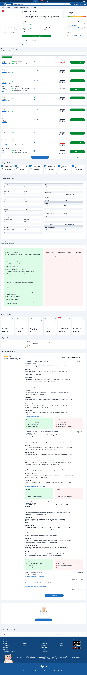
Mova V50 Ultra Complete (31, 7)
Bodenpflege (15, 7)
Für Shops (42, 641)
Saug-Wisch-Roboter (29, 14)
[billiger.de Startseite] (8, 4)
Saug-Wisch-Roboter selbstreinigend (52, 634)
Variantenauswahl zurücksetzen (30, 44)
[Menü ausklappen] (11, 7)
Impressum (41, 670)
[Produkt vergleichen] (63, 14)
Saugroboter (22, 7)
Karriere (25, 643)
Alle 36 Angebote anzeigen (36, 36)
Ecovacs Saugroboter (39, 634)
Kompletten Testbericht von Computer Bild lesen (35, 486)
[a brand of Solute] (82, 1)
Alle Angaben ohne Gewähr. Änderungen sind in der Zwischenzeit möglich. (66, 656)
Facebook (60, 643)
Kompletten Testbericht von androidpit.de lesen (35, 576)
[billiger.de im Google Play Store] (78, 645)
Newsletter (60, 645)
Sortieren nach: (63, 357)
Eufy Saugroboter (20, 634)
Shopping (35, 1)
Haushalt (8, 7)
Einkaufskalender (6, 649)
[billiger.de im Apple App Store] (78, 642)
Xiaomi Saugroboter (29, 634)
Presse (24, 645)
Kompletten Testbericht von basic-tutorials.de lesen (35, 586)
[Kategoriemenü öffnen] (2, 4)
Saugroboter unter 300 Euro (77, 634)
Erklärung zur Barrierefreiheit (58, 670)
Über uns (25, 641)
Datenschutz (25, 670)
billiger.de (3, 7)
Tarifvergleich (46, 1)
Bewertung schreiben (43, 619)
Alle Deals (5, 641)
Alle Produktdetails (25, 18)
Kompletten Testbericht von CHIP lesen (33, 416)
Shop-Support (43, 645)
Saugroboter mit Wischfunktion (8, 634)
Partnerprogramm (43, 647)
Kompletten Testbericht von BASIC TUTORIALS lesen (36, 557)
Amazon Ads (42, 649)
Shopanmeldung (43, 643)
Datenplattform (6, 645)
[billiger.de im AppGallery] (78, 648)
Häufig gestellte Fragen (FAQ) (9, 651)
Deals (41, 1)
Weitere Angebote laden (40, 157)
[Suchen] (69, 4)
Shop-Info (37, 61)
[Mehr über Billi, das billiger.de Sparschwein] (9, 658)
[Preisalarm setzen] (63, 17)
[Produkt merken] (63, 11)
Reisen (52, 1)
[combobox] (42, 4)
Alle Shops (5, 643)
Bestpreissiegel (6, 647)
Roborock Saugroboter (65, 634)
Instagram (60, 641)
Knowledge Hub (43, 651)
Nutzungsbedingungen (48, 670)
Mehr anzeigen (54, 595)
